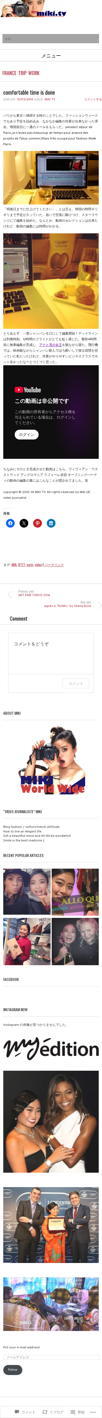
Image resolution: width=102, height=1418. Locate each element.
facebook (11, 979)
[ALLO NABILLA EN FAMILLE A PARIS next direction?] (75, 893)
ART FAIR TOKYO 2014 (34, 593)
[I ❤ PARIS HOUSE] (27, 942)
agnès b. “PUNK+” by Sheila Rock (67, 604)
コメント (76, 683)
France (9, 72)
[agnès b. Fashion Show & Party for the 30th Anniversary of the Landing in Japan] (75, 942)
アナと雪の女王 (50, 345)
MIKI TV (50, 99)
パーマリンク (54, 564)
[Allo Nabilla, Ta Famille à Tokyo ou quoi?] (27, 893)
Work (33, 72)
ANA (14, 564)
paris (30, 564)
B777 (21, 564)
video (38, 564)
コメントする (93, 99)
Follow (12, 1370)
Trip (22, 72)
